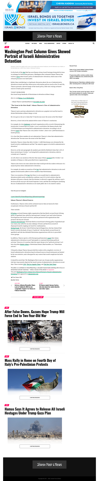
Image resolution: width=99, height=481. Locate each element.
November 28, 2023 (39, 102)
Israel (40, 43)
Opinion (64, 43)
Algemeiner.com (33, 274)
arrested (49, 158)
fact (38, 169)
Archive (58, 43)
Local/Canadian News (49, 43)
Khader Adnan (24, 244)
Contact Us (71, 43)
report (17, 130)
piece (18, 76)
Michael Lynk (15, 228)
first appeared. (50, 269)
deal (24, 72)
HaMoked (27, 124)
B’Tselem (14, 213)
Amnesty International (18, 222)
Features (27, 43)
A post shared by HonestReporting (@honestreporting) (28, 196)
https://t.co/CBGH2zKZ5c (26, 98)
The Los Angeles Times (34, 264)
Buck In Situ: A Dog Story (76, 87)
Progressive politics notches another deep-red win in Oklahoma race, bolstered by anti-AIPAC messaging (82, 76)
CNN (24, 264)
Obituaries (34, 43)
